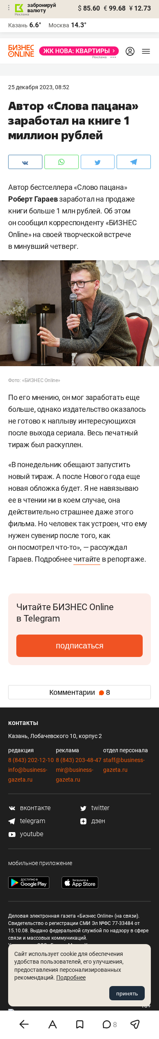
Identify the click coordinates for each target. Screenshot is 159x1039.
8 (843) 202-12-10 (31, 760)
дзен (97, 821)
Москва (59, 25)
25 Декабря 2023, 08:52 (38, 87)
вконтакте (34, 808)
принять (127, 993)
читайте (86, 559)
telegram (31, 821)
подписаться (80, 645)
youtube (30, 834)
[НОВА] (76, 50)
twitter (99, 808)
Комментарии (79, 692)
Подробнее (71, 977)
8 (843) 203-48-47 (79, 760)
